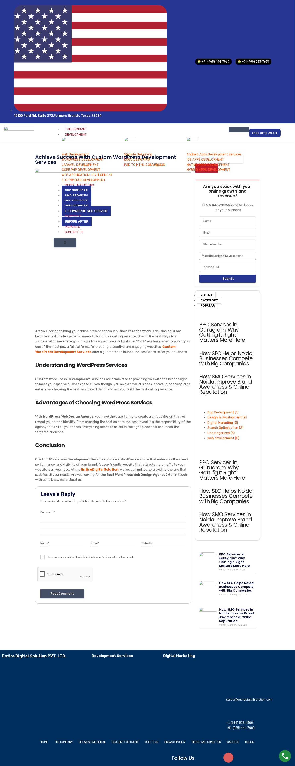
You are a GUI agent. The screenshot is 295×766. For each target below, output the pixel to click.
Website (146, 543)
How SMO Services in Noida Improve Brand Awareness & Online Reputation (225, 384)
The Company (75, 129)
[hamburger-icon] (239, 129)
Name (44, 543)
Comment (47, 512)
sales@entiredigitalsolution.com (249, 699)
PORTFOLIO (73, 216)
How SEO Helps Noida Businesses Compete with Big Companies (226, 358)
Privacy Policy (174, 742)
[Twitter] (217, 758)
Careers (233, 742)
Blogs (249, 742)
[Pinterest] (252, 758)
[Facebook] (205, 758)
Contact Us (74, 232)
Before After (76, 221)
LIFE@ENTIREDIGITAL (92, 742)
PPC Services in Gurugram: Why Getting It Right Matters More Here (222, 332)
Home (44, 742)
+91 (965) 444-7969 (240, 728)
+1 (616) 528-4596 (239, 722)
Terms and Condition (206, 742)
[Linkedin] (240, 758)
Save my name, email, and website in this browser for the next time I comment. (91, 557)
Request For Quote (125, 742)
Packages (72, 227)
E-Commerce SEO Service (86, 211)
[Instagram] (228, 758)
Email (95, 543)
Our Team (151, 742)
